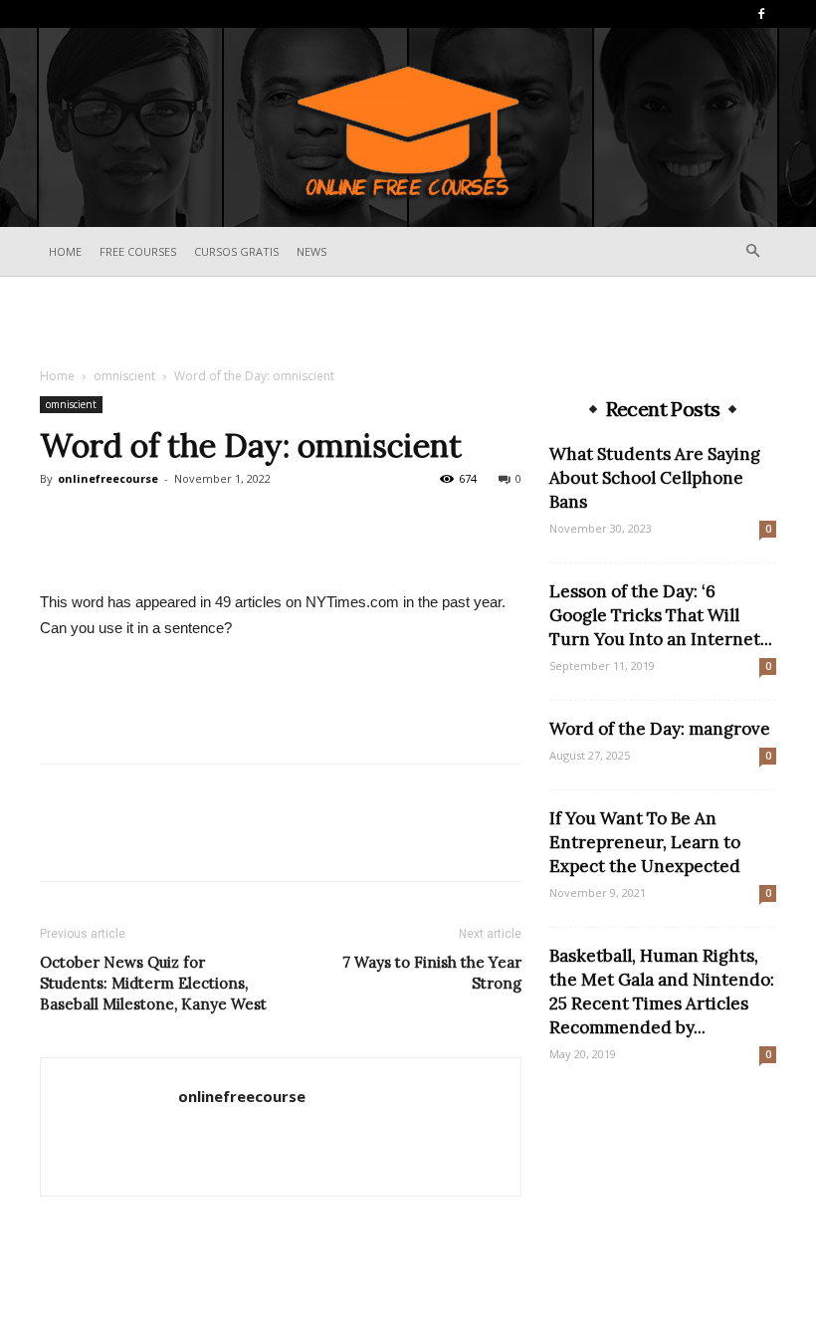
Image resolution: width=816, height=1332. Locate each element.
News (311, 251)
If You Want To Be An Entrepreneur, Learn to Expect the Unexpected (644, 842)
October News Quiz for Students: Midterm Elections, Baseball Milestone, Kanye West (153, 983)
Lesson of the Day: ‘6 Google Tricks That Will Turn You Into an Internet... (660, 615)
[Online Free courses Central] (408, 129)
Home (65, 251)
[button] (752, 251)
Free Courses (138, 251)
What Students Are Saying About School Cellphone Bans (654, 478)
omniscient (124, 375)
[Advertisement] (408, 320)
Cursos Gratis (236, 251)
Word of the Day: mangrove (659, 729)
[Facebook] (761, 14)
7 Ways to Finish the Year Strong (431, 973)
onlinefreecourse (108, 478)
